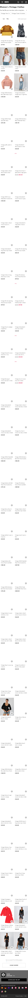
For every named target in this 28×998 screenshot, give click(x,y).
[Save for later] (12, 37)
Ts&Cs (25, 996)
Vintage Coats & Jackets (18, 13)
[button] (2, 988)
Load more (14, 965)
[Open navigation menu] (2, 2)
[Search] (18, 2)
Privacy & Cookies (19, 996)
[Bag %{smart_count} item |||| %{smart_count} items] (26, 2)
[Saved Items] (22, 2)
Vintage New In (5, 13)
